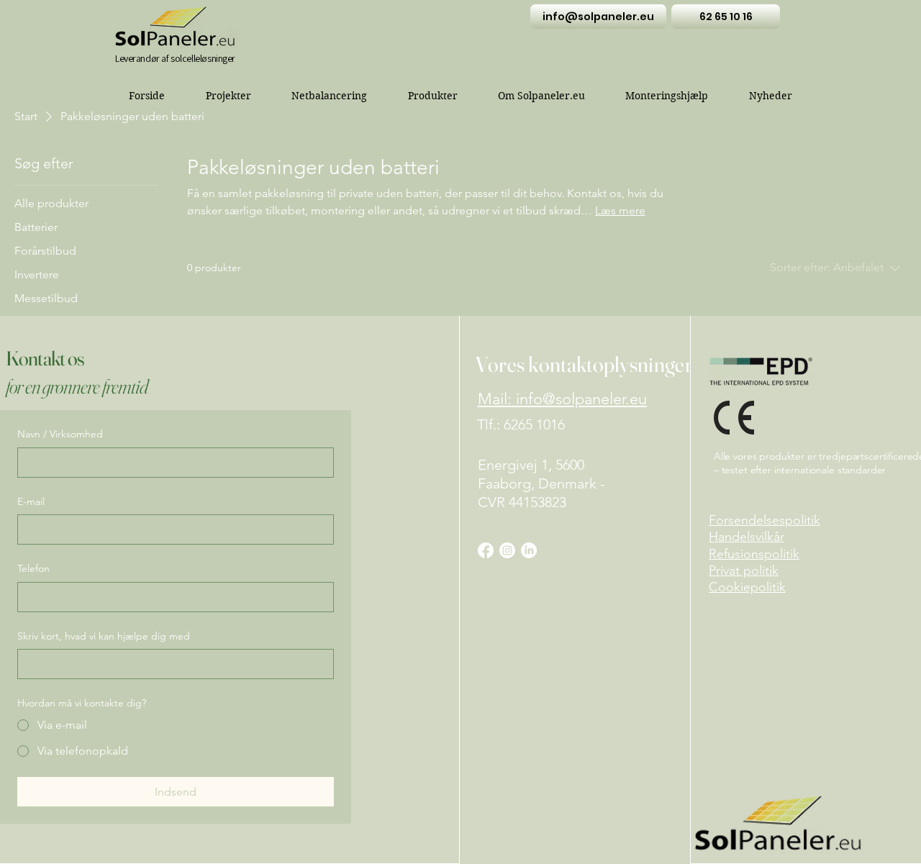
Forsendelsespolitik (764, 520)
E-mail (31, 501)
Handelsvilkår (746, 537)
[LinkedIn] (529, 550)
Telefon (33, 568)
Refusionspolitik (754, 554)
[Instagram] (507, 550)
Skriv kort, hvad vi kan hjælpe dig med (103, 635)
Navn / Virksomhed (60, 433)
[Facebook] (486, 550)
